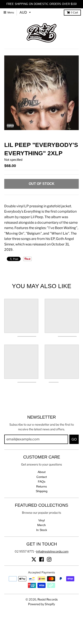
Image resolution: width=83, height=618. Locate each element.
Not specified (13, 159)
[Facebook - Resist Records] (41, 559)
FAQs (41, 481)
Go (74, 439)
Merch (41, 525)
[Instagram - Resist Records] (49, 559)
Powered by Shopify (41, 604)
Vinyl (41, 520)
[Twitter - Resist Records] (33, 559)
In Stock (41, 530)
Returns (41, 486)
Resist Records (47, 599)
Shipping (41, 491)
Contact (41, 477)
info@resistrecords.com (52, 551)
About (42, 472)
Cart (74, 12)
